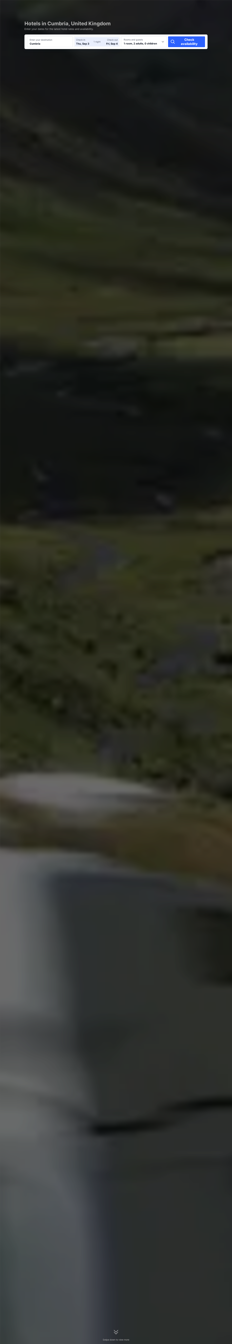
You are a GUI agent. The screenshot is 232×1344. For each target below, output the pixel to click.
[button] (205, 5)
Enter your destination (41, 39)
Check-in (80, 39)
